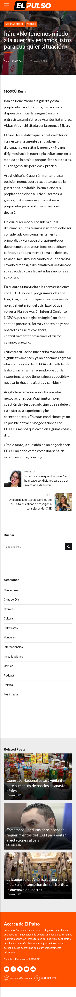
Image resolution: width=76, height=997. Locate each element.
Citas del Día (11, 599)
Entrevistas (11, 628)
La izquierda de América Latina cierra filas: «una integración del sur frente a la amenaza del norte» (37, 884)
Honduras (10, 637)
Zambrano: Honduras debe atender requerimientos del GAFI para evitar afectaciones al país (36, 834)
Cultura (8, 618)
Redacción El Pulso (14, 61)
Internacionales (14, 24)
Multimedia (11, 694)
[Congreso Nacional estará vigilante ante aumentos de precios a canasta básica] (37, 776)
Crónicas (9, 609)
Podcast (9, 675)
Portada (31, 24)
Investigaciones (13, 656)
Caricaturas (11, 590)
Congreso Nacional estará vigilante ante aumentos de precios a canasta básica (35, 785)
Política (8, 684)
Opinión (8, 666)
